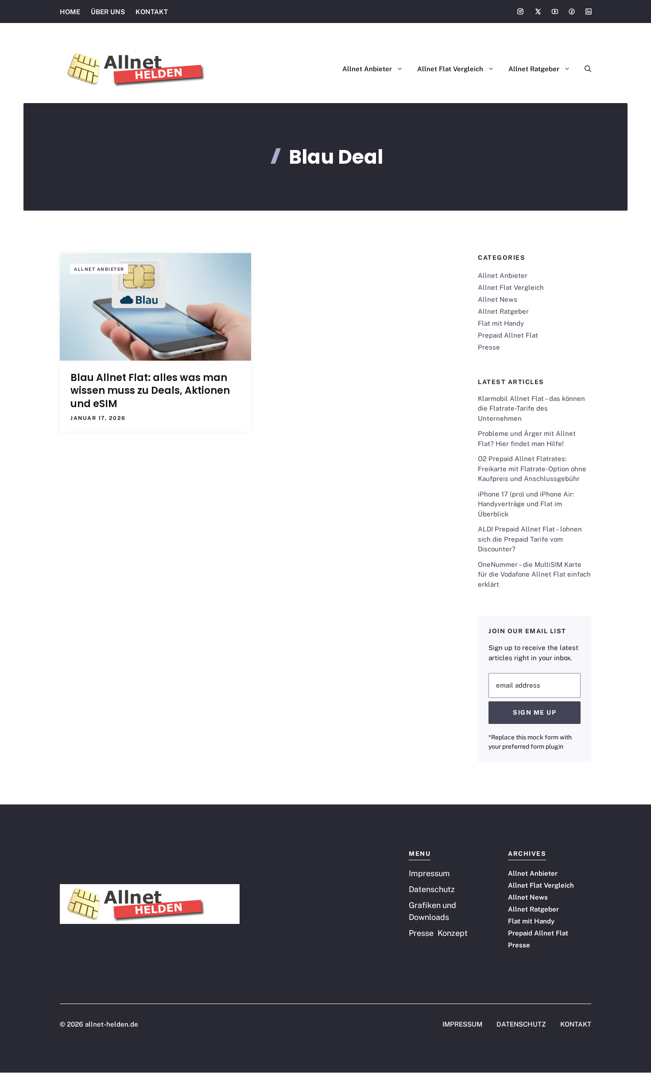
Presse (489, 347)
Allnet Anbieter (367, 69)
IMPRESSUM (462, 1024)
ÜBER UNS (108, 11)
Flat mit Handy (501, 323)
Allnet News (497, 299)
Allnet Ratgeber (533, 69)
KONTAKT (152, 11)
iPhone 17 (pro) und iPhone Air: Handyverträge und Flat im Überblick (526, 504)
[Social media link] (520, 11)
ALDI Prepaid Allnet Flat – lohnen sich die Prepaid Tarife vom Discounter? (530, 539)
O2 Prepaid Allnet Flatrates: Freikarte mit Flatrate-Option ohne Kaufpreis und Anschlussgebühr (532, 468)
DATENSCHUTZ (521, 1024)
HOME (70, 11)
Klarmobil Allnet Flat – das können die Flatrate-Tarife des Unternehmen (531, 408)
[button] (584, 69)
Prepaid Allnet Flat (508, 335)
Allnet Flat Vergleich (450, 69)
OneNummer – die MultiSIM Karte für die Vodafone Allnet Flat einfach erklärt (534, 574)
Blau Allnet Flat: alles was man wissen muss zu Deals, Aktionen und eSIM (150, 391)
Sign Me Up (534, 712)
